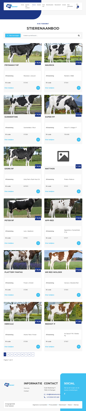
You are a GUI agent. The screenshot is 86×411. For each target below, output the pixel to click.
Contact (64, 4)
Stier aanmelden (70, 5)
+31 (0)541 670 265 (53, 397)
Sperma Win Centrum (27, 6)
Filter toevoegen (14, 35)
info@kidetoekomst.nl (53, 394)
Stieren (34, 4)
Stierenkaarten (49, 4)
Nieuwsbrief (58, 4)
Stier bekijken (9, 88)
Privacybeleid (53, 405)
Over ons (43, 5)
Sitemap (76, 405)
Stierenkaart (62, 405)
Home (22, 4)
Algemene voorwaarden (40, 405)
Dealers (39, 4)
